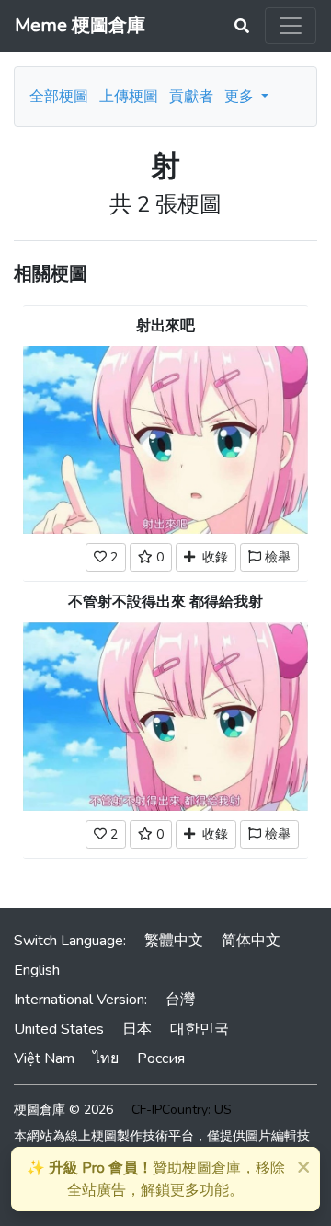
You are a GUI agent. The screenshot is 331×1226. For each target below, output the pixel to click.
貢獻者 (191, 97)
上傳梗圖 (128, 97)
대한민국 (199, 1029)
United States (59, 1029)
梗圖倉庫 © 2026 (63, 1109)
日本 (137, 1029)
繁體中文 (173, 941)
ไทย (106, 1058)
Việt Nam (44, 1058)
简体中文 (251, 941)
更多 (240, 97)
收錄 (211, 557)
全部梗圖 (58, 97)
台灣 (180, 999)
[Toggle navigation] (290, 25)
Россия (161, 1058)
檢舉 (276, 557)
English (37, 970)
